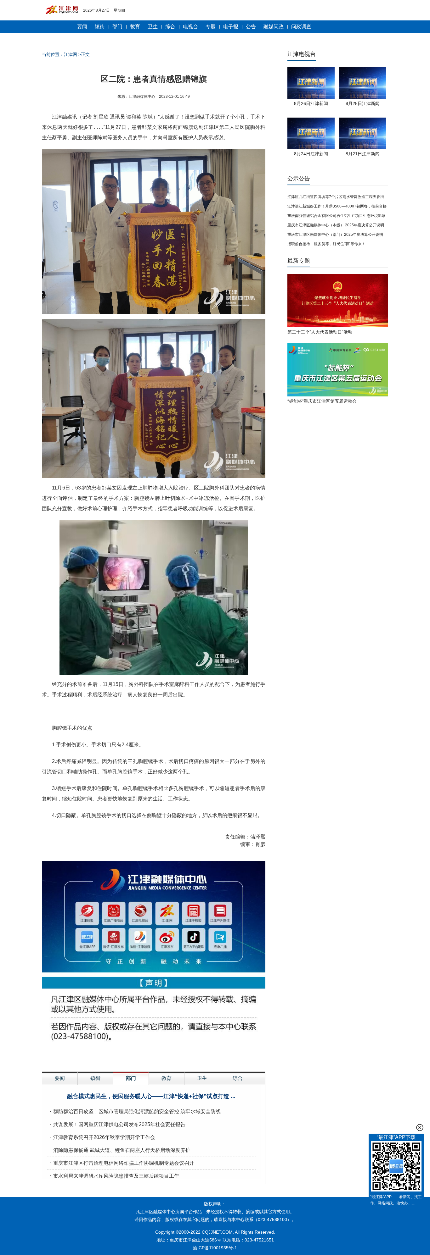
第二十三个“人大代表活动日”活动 (319, 331)
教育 (135, 26)
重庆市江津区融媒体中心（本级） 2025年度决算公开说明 (335, 225)
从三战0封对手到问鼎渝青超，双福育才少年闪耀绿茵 (112, 1163)
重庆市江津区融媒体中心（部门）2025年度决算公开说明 (335, 234)
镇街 (100, 26)
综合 (170, 26)
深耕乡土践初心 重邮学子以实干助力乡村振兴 (104, 1124)
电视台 (190, 26)
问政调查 (301, 26)
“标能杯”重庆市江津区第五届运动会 (322, 401)
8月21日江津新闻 (363, 153)
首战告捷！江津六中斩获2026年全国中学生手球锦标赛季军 (119, 1111)
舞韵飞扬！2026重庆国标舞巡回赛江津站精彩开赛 (109, 1150)
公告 (251, 26)
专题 (211, 26)
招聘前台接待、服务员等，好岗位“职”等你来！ (326, 244)
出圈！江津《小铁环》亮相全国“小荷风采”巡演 (151, 1096)
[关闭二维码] (420, 1127)
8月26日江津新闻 (311, 103)
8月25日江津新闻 (363, 103)
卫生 (153, 26)
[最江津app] (396, 1167)
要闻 (82, 26)
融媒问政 (273, 26)
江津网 (70, 54)
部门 (117, 26)
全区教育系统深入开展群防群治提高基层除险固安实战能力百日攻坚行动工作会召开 (146, 1137)
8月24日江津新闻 (311, 153)
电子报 (230, 26)
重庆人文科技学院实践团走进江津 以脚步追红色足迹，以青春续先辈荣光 (134, 1176)
